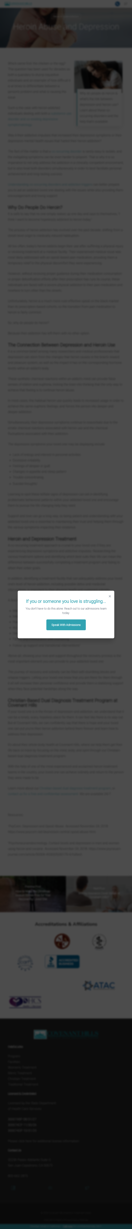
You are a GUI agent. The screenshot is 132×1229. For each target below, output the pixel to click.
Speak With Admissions (66, 625)
